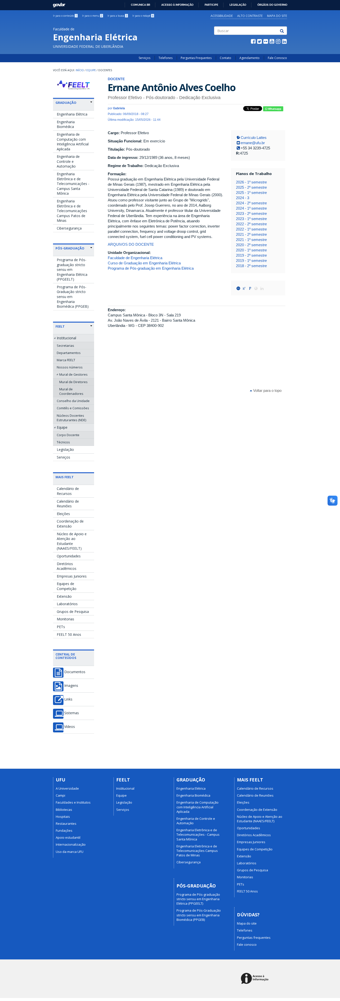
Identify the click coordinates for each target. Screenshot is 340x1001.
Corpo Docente (68, 435)
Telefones (165, 58)
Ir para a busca (117, 15)
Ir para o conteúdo (65, 15)
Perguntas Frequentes (196, 58)
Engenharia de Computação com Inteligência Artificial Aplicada (73, 141)
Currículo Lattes (254, 137)
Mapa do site (277, 16)
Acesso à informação (177, 4)
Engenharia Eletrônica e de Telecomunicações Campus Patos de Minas (72, 211)
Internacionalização (71, 844)
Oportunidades (69, 556)
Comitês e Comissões (73, 408)
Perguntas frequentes (254, 937)
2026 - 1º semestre (251, 182)
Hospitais (63, 816)
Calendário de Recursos (68, 491)
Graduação (66, 102)
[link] (74, 102)
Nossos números (70, 367)
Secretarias (65, 345)
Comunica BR (140, 4)
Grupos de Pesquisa (73, 611)
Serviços (144, 58)
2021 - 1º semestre (251, 239)
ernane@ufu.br (253, 143)
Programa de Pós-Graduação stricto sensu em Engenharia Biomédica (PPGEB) (73, 297)
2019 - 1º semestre (251, 260)
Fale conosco (247, 944)
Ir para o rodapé (142, 15)
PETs (61, 626)
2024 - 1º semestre (251, 208)
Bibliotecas (64, 809)
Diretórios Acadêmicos (66, 566)
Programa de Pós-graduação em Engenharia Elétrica (151, 268)
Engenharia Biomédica (66, 124)
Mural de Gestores (73, 374)
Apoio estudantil (68, 837)
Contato (225, 58)
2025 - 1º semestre (251, 192)
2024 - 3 (242, 198)
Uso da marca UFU (69, 851)
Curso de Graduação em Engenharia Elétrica (144, 263)
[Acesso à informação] (255, 979)
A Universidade (67, 788)
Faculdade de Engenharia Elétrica (135, 258)
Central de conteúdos (66, 656)
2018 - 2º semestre (251, 266)
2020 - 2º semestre (251, 245)
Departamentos (69, 353)
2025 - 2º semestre (251, 187)
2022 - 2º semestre (251, 224)
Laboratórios (67, 603)
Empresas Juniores (72, 576)
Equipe (91, 70)
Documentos (74, 672)
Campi (60, 795)
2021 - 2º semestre (251, 234)
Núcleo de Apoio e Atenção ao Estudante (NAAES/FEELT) (72, 541)
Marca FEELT (66, 360)
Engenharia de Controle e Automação (68, 161)
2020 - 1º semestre (251, 250)
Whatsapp (274, 108)
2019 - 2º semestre (251, 255)
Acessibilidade (222, 16)
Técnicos (63, 442)
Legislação (237, 4)
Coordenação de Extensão (70, 524)
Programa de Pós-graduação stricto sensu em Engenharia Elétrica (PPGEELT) (72, 269)
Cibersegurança (69, 228)
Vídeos (69, 726)
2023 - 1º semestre (251, 219)
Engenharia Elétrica (72, 114)
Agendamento (249, 58)
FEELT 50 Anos (69, 634)
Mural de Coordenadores (71, 391)
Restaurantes (66, 823)
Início (80, 70)
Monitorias (65, 619)
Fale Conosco (277, 58)
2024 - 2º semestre (251, 203)
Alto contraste (250, 16)
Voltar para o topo (267, 390)
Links (68, 699)
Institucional (66, 338)
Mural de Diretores (73, 382)
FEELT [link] (60, 326)
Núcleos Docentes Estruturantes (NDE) (71, 417)
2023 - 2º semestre (251, 213)
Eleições (63, 513)
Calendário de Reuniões (68, 504)
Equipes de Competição (66, 586)
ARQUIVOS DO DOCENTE (131, 244)
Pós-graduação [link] (70, 248)
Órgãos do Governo (272, 4)
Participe (211, 4)
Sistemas (71, 713)
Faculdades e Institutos (73, 802)
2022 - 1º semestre (251, 229)
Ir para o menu (92, 15)
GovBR (57, 3)
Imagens (71, 685)
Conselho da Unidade (73, 401)
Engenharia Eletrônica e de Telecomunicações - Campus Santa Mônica (73, 184)
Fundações (64, 830)
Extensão (64, 596)
